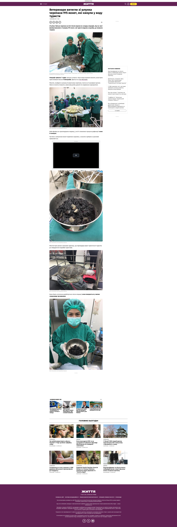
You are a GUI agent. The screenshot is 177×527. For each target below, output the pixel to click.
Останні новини (114, 68)
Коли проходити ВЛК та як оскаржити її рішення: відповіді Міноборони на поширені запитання (86, 443)
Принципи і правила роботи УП (106, 497)
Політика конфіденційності (72, 497)
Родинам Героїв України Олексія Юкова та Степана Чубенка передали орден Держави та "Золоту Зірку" (87, 470)
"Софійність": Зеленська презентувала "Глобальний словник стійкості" (116, 99)
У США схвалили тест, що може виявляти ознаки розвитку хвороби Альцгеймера (117, 88)
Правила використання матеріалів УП (89, 497)
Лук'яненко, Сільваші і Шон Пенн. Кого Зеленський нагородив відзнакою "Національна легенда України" (117, 81)
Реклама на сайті (60, 497)
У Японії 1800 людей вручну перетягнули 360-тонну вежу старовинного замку (113, 442)
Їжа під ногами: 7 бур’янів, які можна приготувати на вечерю (117, 93)
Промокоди (118, 497)
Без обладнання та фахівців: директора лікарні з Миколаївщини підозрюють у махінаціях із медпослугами (116, 105)
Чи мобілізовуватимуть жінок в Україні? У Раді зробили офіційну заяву (60, 442)
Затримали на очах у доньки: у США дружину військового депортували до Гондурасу (61, 469)
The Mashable (83, 79)
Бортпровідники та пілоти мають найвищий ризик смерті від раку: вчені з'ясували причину (117, 73)
